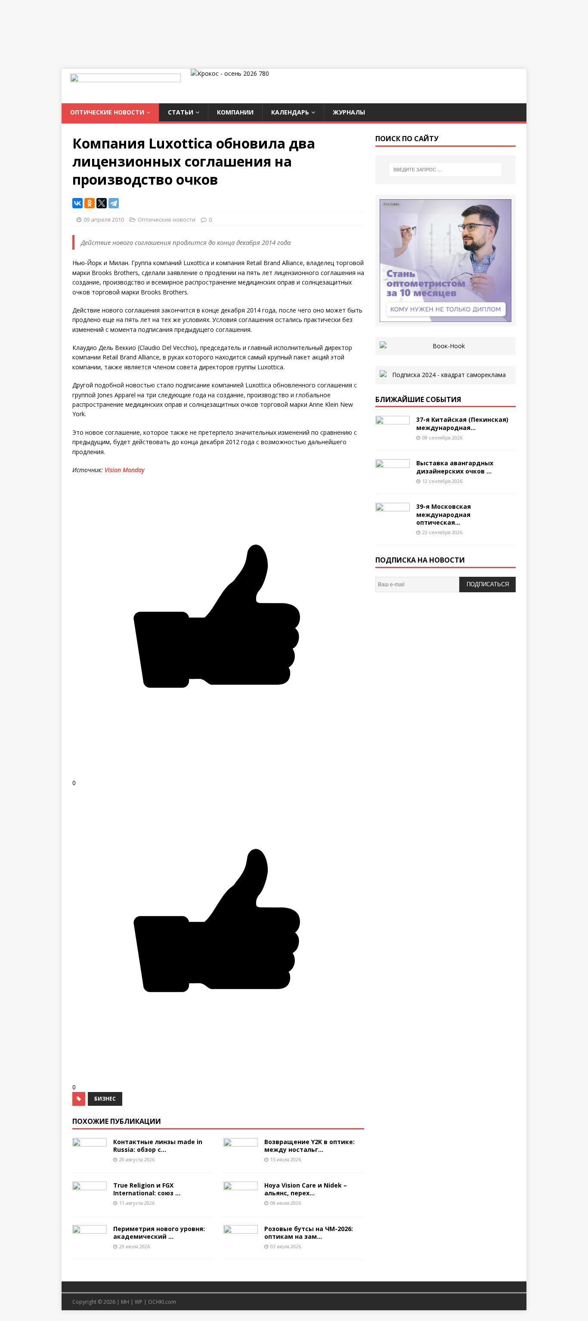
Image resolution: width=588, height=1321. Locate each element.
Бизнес (105, 1098)
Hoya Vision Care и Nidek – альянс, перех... (305, 1189)
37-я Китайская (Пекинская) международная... (462, 423)
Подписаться (488, 584)
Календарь (290, 112)
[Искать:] (445, 169)
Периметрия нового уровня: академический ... (159, 1233)
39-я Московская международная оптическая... (443, 514)
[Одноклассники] (89, 203)
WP (138, 1302)
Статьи (180, 112)
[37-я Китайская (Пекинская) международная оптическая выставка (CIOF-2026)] (392, 437)
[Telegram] (113, 203)
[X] (101, 203)
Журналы (349, 112)
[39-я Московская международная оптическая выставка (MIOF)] (392, 524)
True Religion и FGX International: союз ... (146, 1189)
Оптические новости (107, 112)
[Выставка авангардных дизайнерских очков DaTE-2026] (392, 480)
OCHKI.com (162, 1302)
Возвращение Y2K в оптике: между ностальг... (309, 1146)
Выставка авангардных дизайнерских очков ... (454, 467)
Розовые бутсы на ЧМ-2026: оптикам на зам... (308, 1233)
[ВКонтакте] (77, 203)
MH (125, 1302)
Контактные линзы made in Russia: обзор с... (157, 1146)
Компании (235, 112)
